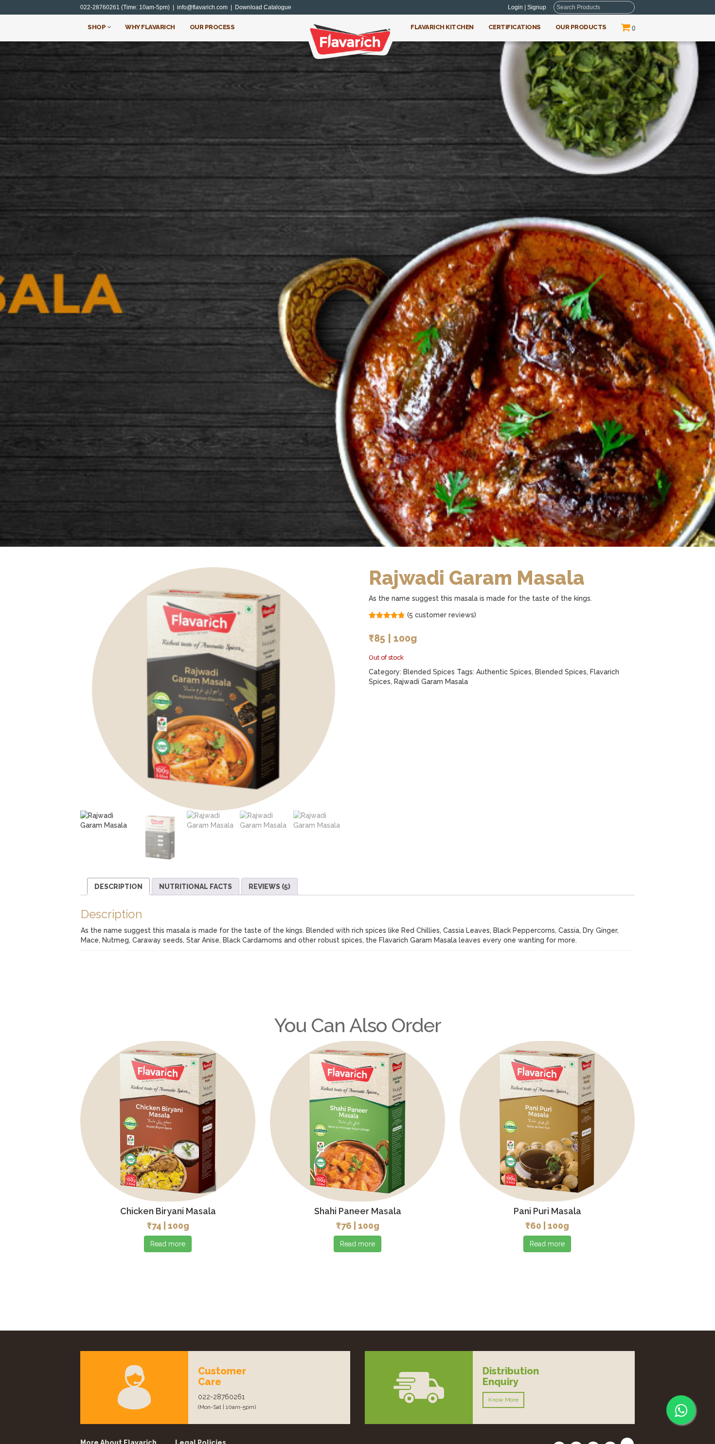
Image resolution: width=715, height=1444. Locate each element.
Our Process (212, 27)
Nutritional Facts (195, 886)
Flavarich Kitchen (442, 27)
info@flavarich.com (202, 7)
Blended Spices (429, 672)
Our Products (581, 27)
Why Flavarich (150, 27)
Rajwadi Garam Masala (431, 681)
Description (118, 886)
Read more (167, 1244)
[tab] (118, 886)
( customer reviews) (441, 615)
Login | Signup (527, 7)
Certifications (514, 27)
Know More (503, 1399)
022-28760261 (100, 7)
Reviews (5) (269, 886)
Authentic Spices (504, 672)
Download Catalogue (265, 7)
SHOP (97, 27)
